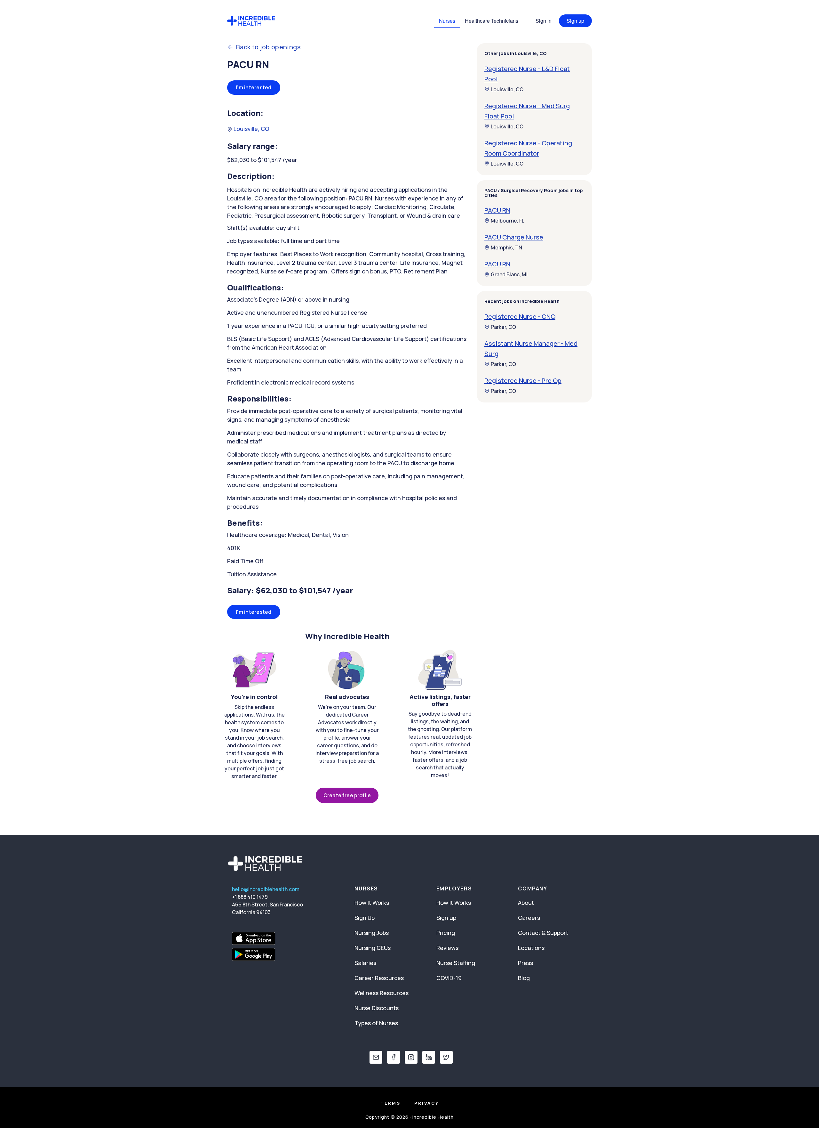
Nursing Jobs (371, 933)
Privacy (426, 1103)
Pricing (445, 933)
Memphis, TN (506, 247)
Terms (390, 1103)
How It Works (371, 902)
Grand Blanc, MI (509, 274)
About (526, 902)
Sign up (575, 20)
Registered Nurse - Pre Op (522, 380)
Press (525, 963)
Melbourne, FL (507, 220)
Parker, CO (503, 326)
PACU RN (497, 210)
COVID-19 (449, 978)
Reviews (447, 948)
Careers (529, 917)
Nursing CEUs (372, 948)
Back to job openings (268, 47)
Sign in (544, 20)
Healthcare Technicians (491, 20)
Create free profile (347, 795)
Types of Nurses (376, 1023)
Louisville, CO (250, 129)
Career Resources (379, 978)
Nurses (447, 20)
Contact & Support (543, 933)
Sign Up (364, 917)
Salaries (365, 963)
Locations (531, 948)
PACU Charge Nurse (513, 237)
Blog (524, 978)
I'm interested (254, 87)
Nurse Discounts (376, 1008)
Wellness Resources (381, 993)
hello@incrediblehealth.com (265, 889)
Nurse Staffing (455, 963)
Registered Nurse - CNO (519, 316)
